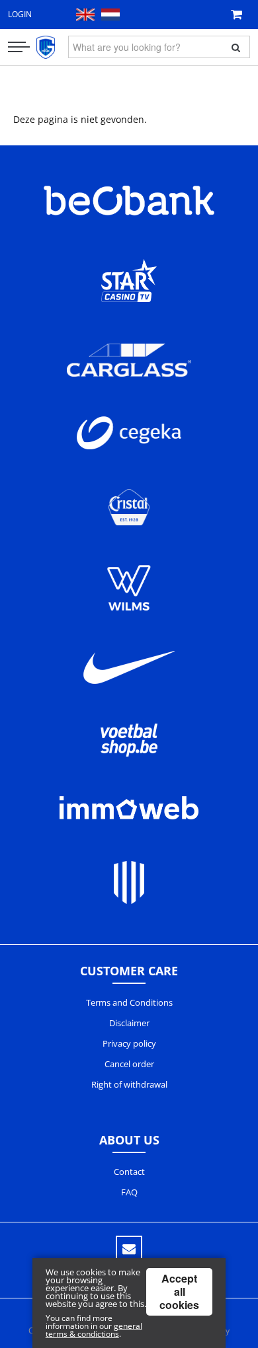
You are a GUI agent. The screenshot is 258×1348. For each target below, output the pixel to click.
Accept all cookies (179, 1291)
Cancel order (129, 1064)
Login (20, 14)
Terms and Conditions (129, 1002)
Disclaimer (129, 1023)
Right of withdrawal (129, 1084)
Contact (129, 1172)
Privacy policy (129, 1043)
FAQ (129, 1192)
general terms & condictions (94, 1329)
